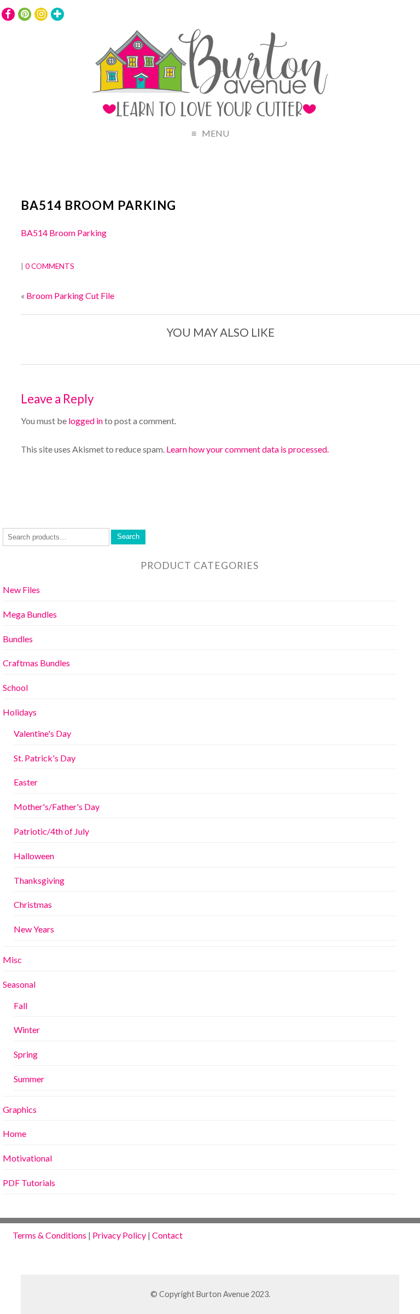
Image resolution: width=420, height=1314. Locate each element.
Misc (12, 959)
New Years (34, 929)
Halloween (34, 855)
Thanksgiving (39, 880)
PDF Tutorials (29, 1182)
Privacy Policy (119, 1235)
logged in (85, 420)
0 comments (49, 266)
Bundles (18, 638)
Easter (26, 782)
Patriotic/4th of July (51, 831)
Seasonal (19, 984)
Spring (26, 1054)
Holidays (20, 712)
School (15, 687)
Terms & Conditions (49, 1235)
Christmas (33, 904)
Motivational (27, 1158)
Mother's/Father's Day (57, 806)
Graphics (20, 1109)
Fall (20, 1005)
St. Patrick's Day (44, 758)
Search (128, 536)
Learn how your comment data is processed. (247, 449)
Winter (27, 1029)
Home (14, 1133)
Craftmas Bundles (36, 663)
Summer (29, 1079)
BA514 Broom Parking (98, 205)
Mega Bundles (30, 614)
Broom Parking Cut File (70, 295)
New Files (21, 589)
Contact (167, 1235)
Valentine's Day (42, 733)
